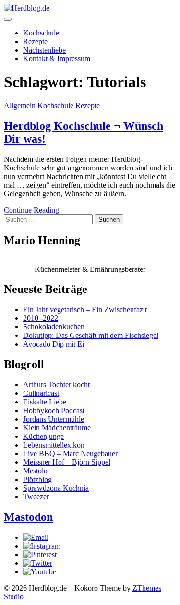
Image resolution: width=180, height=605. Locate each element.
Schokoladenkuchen (53, 327)
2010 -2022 (40, 318)
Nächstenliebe (44, 50)
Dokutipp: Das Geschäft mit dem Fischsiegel (90, 335)
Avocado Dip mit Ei (53, 344)
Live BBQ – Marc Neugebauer (70, 453)
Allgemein (20, 105)
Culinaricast (41, 393)
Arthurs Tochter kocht (56, 385)
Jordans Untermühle (53, 419)
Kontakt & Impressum (56, 59)
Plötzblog (37, 479)
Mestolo (35, 471)
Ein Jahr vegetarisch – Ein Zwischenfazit (85, 309)
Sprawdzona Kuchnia (56, 488)
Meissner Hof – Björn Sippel (66, 462)
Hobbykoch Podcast (53, 410)
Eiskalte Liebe (44, 402)
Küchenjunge (43, 436)
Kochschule (41, 33)
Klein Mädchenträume (57, 428)
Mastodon (28, 517)
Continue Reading (31, 210)
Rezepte (35, 41)
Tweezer (36, 497)
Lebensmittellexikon (53, 445)
